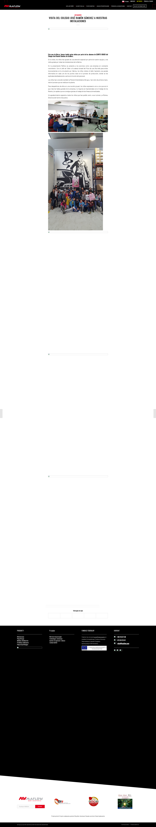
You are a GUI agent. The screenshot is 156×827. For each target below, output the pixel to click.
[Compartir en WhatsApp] (78, 615)
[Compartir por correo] (102, 615)
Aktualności (78, 15)
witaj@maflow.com (123, 643)
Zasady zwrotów (90, 816)
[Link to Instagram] (3, 1)
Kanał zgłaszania (100, 816)
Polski (127, 1)
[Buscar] (148, 6)
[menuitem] (125, 1)
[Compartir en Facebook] (54, 615)
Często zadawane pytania (67, 816)
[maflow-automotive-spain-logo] (12, 6)
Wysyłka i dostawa (80, 816)
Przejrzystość (55, 816)
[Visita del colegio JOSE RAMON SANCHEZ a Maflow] (78, 40)
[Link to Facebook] (8, 1)
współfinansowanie (99, 637)
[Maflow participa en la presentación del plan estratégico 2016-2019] (154, 413)
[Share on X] (66, 615)
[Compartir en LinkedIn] (90, 615)
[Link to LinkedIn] (6, 1)
